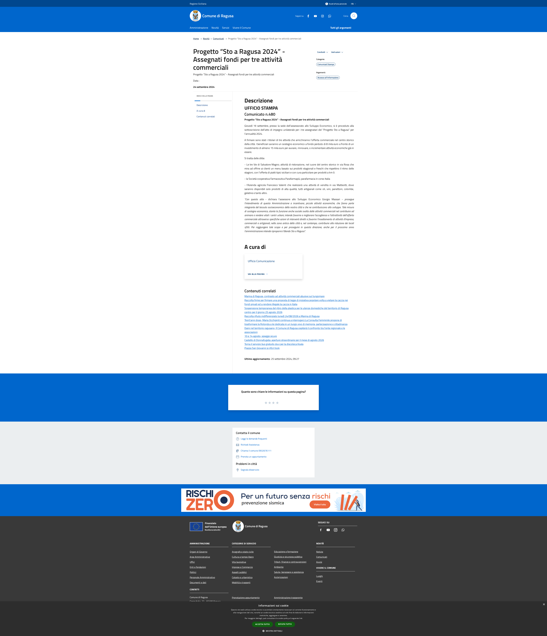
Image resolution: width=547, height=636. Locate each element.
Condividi (321, 52)
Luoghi (319, 576)
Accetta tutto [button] (262, 624)
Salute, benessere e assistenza (289, 572)
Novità (206, 38)
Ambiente (278, 567)
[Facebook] (307, 16)
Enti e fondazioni (198, 567)
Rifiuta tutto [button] (285, 624)
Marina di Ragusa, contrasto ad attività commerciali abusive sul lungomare (284, 296)
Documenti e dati (198, 582)
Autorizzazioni (281, 577)
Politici (193, 572)
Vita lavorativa (239, 562)
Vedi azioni (336, 52)
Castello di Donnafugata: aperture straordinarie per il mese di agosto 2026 (284, 340)
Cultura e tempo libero (243, 557)
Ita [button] (352, 3)
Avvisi (319, 562)
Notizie (319, 551)
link (300, 618)
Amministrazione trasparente (288, 597)
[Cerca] (353, 15)
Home (196, 38)
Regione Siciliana (198, 3)
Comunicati (218, 38)
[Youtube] (314, 16)
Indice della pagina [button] (205, 96)
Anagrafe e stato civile (243, 551)
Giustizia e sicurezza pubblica (288, 556)
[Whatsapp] (328, 16)
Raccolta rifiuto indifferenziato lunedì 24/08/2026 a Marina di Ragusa (282, 316)
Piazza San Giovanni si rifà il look (262, 348)
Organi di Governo (198, 551)
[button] (273, 631)
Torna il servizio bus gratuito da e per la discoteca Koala (273, 344)
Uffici (192, 562)
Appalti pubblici (239, 572)
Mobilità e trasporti (241, 582)
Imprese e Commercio (242, 567)
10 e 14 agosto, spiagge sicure (260, 336)
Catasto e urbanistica (242, 577)
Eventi (319, 581)
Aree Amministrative (200, 557)
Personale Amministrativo (202, 577)
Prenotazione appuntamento (246, 597)
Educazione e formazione (286, 551)
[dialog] (273, 618)
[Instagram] (321, 16)
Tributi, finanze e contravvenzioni (290, 562)
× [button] (544, 604)
